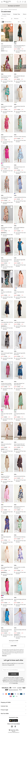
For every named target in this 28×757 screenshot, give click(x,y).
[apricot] (14, 288)
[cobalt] (14, 193)
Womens (5, 9)
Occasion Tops (16, 14)
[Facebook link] (15, 726)
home (2, 9)
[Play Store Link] (13, 720)
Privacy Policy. (15, 683)
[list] (20, 33)
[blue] (16, 223)
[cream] (1, 472)
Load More (13, 645)
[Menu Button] (2, 2)
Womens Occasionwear (13, 9)
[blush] (14, 102)
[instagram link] (12, 726)
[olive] (3, 472)
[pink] (1, 163)
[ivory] (16, 193)
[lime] (3, 502)
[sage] (16, 102)
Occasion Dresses (6, 14)
